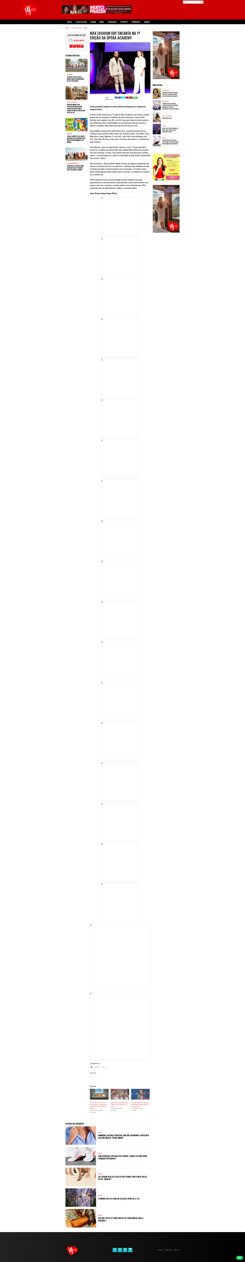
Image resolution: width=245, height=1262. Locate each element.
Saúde (164, 126)
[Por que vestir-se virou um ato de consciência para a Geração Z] (80, 1218)
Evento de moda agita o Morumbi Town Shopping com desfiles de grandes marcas (140, 1104)
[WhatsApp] (135, 99)
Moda (85, 28)
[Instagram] (74, 46)
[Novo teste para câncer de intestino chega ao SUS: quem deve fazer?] (157, 129)
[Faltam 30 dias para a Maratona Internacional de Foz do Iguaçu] (76, 65)
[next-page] (157, 149)
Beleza (69, 133)
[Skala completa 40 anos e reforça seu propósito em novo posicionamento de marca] (76, 124)
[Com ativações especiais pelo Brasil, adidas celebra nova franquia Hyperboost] (80, 1156)
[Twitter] (78, 46)
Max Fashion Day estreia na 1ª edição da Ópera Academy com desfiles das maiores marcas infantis (98, 1105)
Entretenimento (73, 163)
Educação (165, 90)
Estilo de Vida (76, 28)
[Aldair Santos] (71, 40)
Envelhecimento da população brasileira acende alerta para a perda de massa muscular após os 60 (76, 108)
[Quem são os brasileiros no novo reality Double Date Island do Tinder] (76, 154)
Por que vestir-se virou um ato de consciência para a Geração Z (120, 1219)
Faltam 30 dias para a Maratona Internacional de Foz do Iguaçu (75, 79)
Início (67, 28)
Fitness (69, 74)
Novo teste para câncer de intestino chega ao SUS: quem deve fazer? (170, 130)
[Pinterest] (129, 99)
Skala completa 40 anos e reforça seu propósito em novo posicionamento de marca (76, 139)
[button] (239, 1258)
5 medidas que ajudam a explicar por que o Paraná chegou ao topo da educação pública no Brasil (170, 106)
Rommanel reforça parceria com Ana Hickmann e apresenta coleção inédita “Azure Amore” (123, 1136)
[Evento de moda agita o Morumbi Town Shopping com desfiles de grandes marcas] (140, 1094)
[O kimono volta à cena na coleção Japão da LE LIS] (80, 1197)
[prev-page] (154, 149)
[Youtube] (82, 46)
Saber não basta (167, 118)
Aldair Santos (79, 40)
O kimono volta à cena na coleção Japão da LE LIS (118, 1198)
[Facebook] (71, 46)
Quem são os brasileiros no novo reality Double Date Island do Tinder (75, 168)
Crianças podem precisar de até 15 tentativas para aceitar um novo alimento (170, 94)
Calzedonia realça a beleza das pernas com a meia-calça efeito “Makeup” (122, 1178)
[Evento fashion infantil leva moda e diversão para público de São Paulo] (120, 1094)
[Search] (201, 2)
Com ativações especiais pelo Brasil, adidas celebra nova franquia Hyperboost (122, 1157)
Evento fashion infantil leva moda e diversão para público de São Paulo (120, 1104)
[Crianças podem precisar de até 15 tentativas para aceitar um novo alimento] (157, 93)
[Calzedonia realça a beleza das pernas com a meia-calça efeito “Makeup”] (80, 1177)
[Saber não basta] (157, 117)
